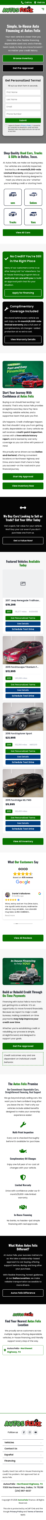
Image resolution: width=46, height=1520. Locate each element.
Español (8, 1454)
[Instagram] (29, 1432)
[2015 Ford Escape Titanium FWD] (23, 668)
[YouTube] (35, 1432)
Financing (9, 1460)
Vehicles (9, 1442)
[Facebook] (23, 1432)
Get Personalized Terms (23, 618)
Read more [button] (10, 915)
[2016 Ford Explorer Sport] (23, 735)
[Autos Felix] (18, 9)
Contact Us (10, 1448)
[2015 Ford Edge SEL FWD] (23, 801)
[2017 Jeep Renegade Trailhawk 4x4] (23, 602)
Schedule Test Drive (23, 629)
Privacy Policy (26, 125)
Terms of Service (35, 1511)
